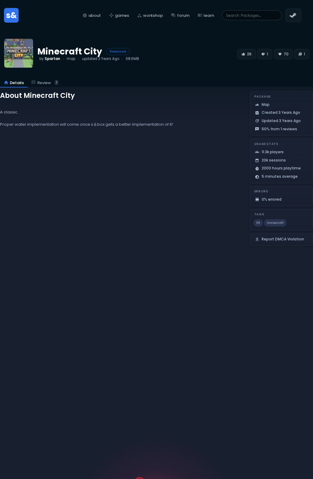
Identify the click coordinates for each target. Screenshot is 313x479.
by (49, 58)
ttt (258, 222)
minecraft (275, 222)
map (71, 58)
